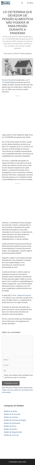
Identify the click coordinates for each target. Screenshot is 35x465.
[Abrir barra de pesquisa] (22, 3)
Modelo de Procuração (12, 414)
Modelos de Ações (10, 411)
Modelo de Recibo (10, 429)
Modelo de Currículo (11, 435)
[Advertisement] (17, 114)
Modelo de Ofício (10, 426)
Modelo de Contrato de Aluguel (15, 420)
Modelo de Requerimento (13, 432)
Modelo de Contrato (11, 417)
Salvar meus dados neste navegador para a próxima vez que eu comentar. (18, 376)
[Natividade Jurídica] (5, 3)
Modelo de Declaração (12, 423)
